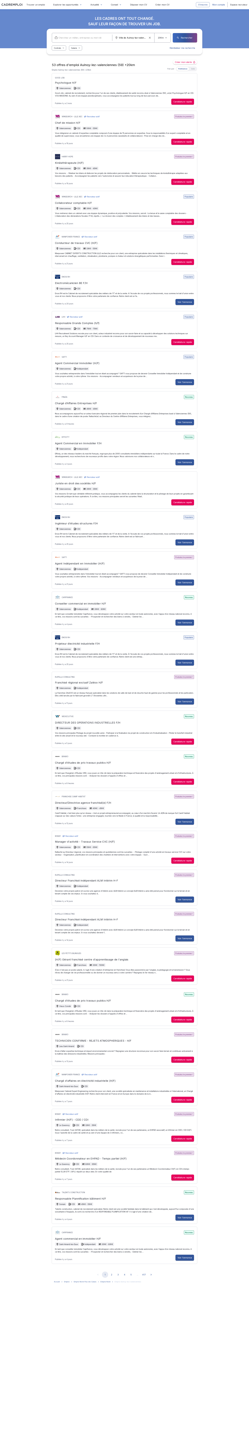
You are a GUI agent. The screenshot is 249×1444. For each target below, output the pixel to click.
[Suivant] (151, 1275)
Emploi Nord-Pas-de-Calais (85, 1282)
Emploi (67, 1282)
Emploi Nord (105, 1282)
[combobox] (82, 37)
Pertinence (182, 69)
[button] (149, 37)
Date (193, 69)
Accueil (57, 1282)
